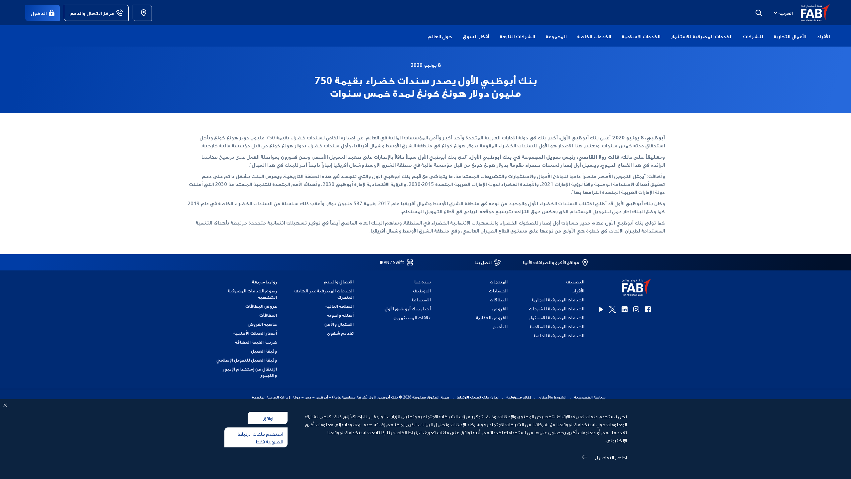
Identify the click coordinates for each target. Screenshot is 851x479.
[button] (811, 13)
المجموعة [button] (556, 36)
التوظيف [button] (421, 290)
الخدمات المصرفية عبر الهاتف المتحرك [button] (324, 293)
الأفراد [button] (823, 36)
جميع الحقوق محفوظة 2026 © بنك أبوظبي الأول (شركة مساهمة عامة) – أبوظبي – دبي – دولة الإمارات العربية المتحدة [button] (350, 397)
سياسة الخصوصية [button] (590, 397)
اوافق (268, 417)
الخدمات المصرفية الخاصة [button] (559, 335)
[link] (142, 13)
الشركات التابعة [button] (517, 36)
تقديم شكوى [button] (340, 333)
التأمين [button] (500, 326)
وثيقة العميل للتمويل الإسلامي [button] (246, 360)
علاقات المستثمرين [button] (412, 317)
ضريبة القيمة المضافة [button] (256, 342)
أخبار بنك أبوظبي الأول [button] (407, 308)
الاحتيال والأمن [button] (339, 324)
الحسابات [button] (498, 290)
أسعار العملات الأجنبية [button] (255, 333)
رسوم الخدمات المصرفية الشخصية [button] (252, 293)
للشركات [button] (753, 36)
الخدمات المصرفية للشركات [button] (556, 308)
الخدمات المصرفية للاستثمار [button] (701, 36)
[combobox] (782, 12)
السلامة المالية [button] (339, 306)
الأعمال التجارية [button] (790, 36)
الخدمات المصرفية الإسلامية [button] (557, 326)
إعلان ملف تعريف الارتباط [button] (478, 397)
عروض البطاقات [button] (261, 306)
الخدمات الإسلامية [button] (641, 36)
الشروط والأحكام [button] (552, 397)
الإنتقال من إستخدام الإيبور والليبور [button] (250, 372)
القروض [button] (500, 308)
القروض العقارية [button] (492, 317)
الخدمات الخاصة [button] (594, 36)
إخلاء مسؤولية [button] (518, 397)
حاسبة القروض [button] (262, 324)
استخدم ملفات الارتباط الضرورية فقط (260, 437)
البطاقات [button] (499, 299)
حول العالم (439, 36)
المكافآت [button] (268, 315)
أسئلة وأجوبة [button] (340, 315)
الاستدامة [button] (421, 299)
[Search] (758, 12)
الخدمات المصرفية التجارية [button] (558, 299)
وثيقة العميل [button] (264, 351)
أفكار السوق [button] (476, 36)
